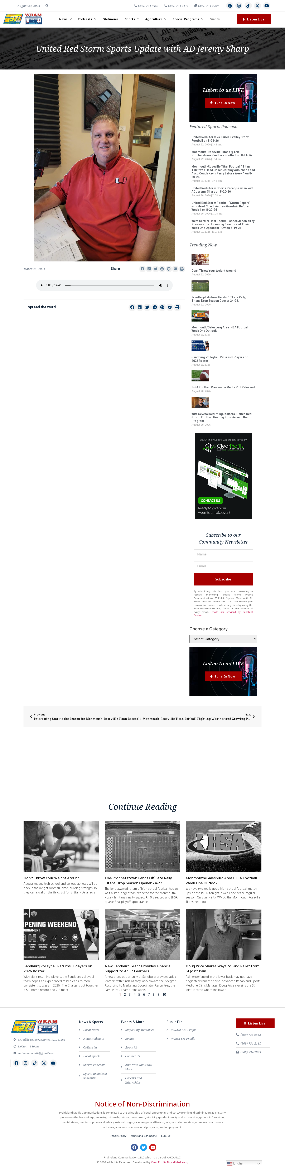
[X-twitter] (257, 5)
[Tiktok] (248, 5)
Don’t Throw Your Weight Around (214, 270)
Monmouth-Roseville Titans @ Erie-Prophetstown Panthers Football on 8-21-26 (222, 153)
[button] (46, 5)
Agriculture (153, 19)
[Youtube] (266, 5)
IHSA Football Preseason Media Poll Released (223, 387)
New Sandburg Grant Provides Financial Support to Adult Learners (138, 968)
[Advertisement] (104, 349)
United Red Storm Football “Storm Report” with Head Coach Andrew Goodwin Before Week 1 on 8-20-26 (221, 206)
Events (214, 19)
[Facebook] (229, 5)
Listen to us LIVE (223, 89)
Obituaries (110, 19)
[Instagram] (238, 5)
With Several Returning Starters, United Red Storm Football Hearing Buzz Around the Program (222, 417)
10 (164, 994)
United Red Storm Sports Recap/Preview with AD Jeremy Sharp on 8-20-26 (222, 190)
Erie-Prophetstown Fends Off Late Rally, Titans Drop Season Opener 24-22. (219, 299)
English (238, 1163)
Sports (130, 19)
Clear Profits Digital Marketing (169, 1162)
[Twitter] (143, 1147)
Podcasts (85, 19)
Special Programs (186, 19)
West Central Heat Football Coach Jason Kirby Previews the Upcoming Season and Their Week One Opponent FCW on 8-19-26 (223, 224)
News (63, 19)
